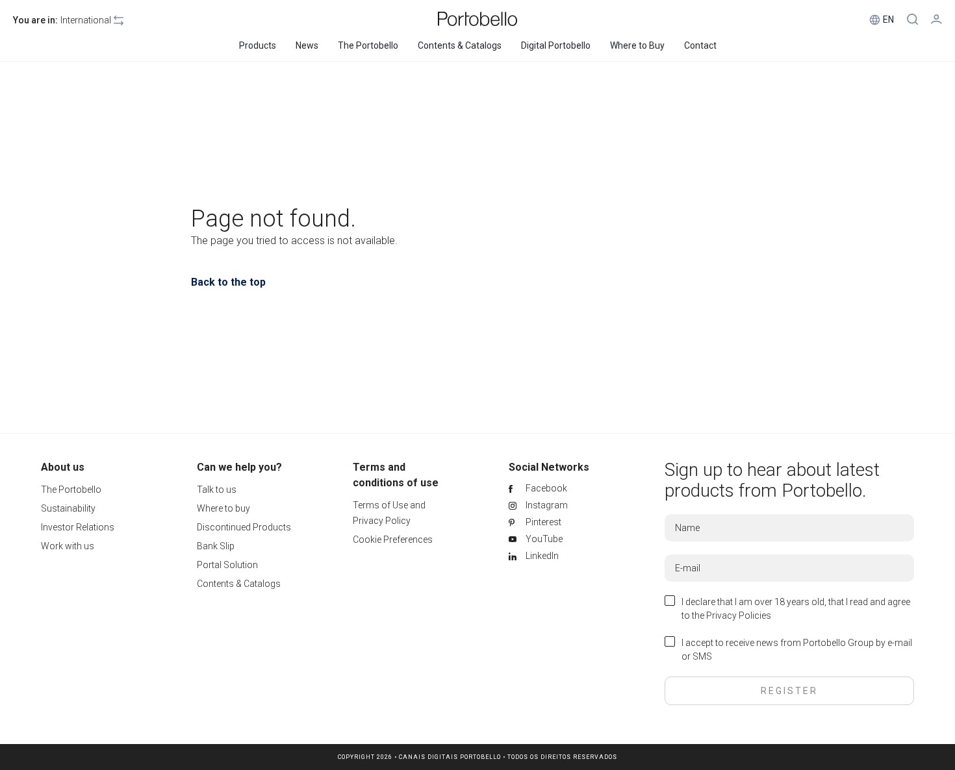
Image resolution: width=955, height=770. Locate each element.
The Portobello (71, 489)
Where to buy (223, 508)
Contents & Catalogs (239, 583)
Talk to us (216, 489)
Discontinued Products (244, 527)
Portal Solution (227, 565)
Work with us (67, 546)
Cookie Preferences (393, 539)
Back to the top (228, 282)
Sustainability (68, 508)
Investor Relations (77, 527)
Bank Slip (216, 546)
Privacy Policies (738, 615)
